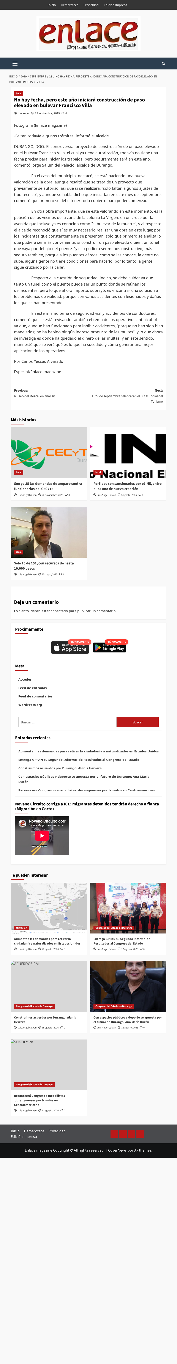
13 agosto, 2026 (129, 1028)
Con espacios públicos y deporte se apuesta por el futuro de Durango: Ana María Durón (83, 779)
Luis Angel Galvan (27, 495)
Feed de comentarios (35, 696)
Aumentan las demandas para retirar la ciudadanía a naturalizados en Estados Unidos (88, 751)
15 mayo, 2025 (49, 574)
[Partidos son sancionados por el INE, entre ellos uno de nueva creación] (128, 452)
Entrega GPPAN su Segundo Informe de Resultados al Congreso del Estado (78, 759)
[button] (15, 63)
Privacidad (91, 5)
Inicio (52, 5)
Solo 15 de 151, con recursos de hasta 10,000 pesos (44, 566)
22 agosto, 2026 (50, 949)
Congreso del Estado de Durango (113, 928)
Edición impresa (115, 5)
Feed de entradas (32, 688)
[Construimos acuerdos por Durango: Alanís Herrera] (49, 986)
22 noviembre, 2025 (52, 495)
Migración (21, 928)
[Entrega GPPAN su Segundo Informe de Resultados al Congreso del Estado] (128, 908)
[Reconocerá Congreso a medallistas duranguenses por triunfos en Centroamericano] (49, 1064)
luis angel (23, 113)
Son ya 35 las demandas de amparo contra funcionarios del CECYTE (48, 486)
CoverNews (117, 1150)
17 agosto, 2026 (129, 949)
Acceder (25, 679)
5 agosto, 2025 (129, 495)
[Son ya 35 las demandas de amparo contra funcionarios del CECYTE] (49, 452)
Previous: (34, 393)
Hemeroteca (69, 5)
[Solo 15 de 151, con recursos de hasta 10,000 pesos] (49, 532)
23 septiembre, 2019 (47, 113)
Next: (127, 396)
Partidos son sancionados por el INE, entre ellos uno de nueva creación (127, 486)
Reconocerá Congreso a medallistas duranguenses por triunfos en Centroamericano (87, 790)
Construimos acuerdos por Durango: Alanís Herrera (60, 768)
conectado (59, 611)
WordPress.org (30, 704)
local (18, 93)
